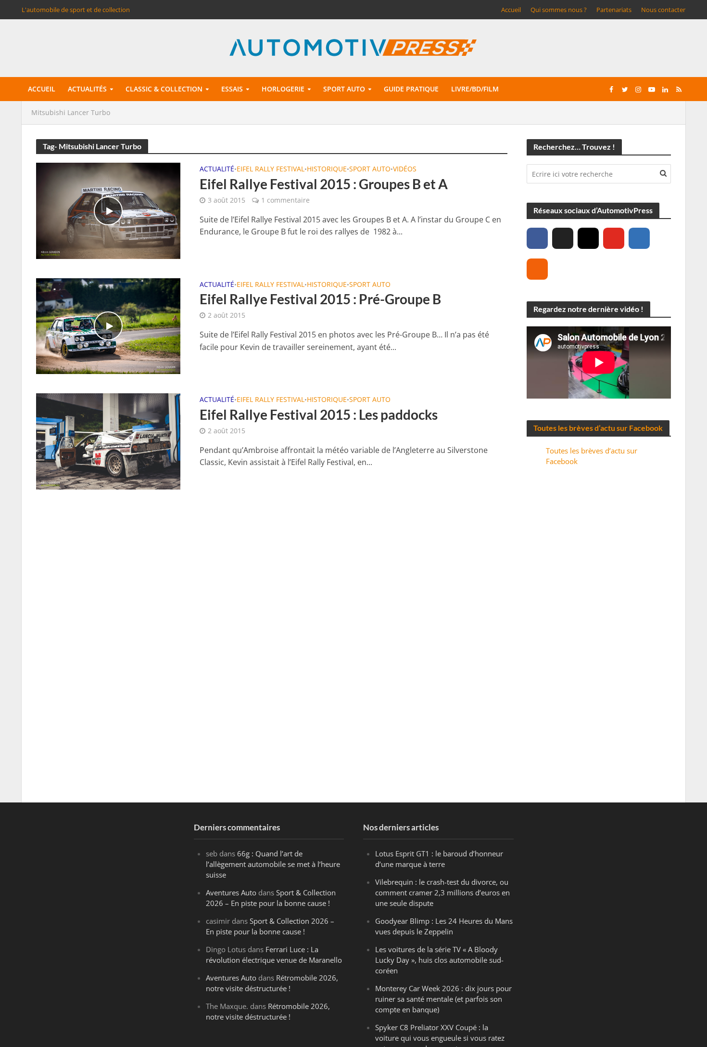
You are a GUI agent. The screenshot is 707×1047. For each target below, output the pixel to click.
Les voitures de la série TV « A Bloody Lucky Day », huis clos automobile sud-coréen (439, 959)
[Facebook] (537, 238)
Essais (232, 88)
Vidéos (405, 169)
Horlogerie (283, 88)
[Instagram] (588, 238)
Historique (327, 169)
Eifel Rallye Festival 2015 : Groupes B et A (324, 184)
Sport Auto (370, 169)
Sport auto (344, 88)
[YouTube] (613, 238)
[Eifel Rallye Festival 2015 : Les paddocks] (108, 440)
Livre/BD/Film (475, 88)
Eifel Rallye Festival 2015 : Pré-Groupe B (320, 299)
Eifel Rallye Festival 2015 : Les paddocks (319, 414)
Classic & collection (164, 88)
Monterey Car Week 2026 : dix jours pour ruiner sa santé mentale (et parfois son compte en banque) (443, 998)
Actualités (87, 88)
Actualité (217, 169)
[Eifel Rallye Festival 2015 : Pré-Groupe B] (108, 325)
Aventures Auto (231, 892)
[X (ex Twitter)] (562, 238)
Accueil (511, 9)
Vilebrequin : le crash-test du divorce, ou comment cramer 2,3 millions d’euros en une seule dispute (442, 892)
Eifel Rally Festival (270, 169)
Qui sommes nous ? (558, 9)
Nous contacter (663, 9)
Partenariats (613, 9)
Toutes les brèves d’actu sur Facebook (598, 427)
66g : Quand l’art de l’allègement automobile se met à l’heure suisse (273, 864)
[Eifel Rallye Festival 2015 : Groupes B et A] (108, 210)
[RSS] (537, 269)
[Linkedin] (639, 238)
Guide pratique (411, 88)
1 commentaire (285, 200)
